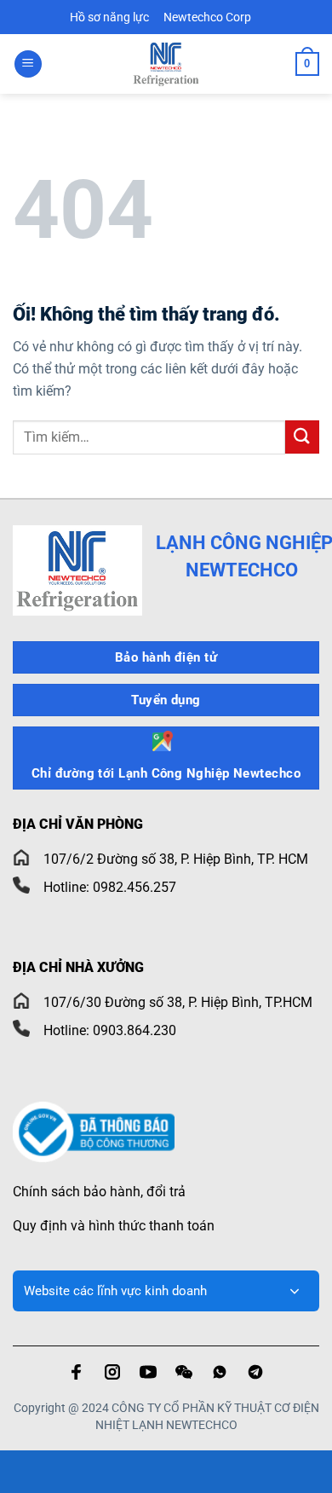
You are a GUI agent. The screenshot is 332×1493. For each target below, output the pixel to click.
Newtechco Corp (207, 17)
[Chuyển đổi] (294, 1291)
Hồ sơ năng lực (111, 17)
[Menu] (28, 64)
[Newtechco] (166, 64)
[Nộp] (302, 437)
